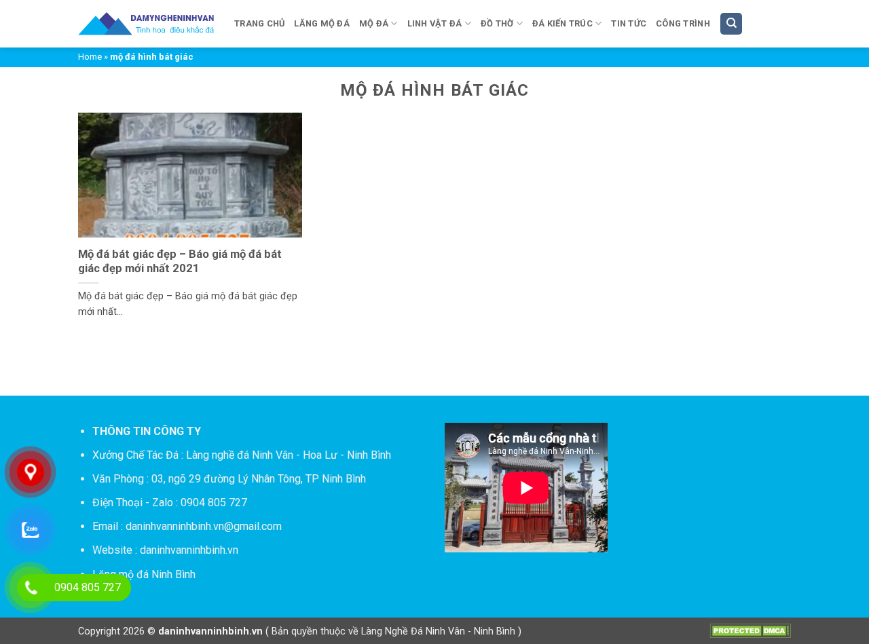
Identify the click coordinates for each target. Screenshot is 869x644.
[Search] (731, 24)
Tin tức (628, 23)
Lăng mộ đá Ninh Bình (144, 574)
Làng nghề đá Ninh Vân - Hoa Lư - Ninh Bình (288, 455)
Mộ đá (373, 23)
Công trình (683, 23)
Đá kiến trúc (562, 23)
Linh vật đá (434, 23)
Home (90, 57)
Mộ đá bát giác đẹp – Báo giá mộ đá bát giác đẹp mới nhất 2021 (180, 262)
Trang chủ (259, 23)
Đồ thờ (497, 23)
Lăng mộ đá (322, 23)
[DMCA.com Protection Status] (750, 631)
